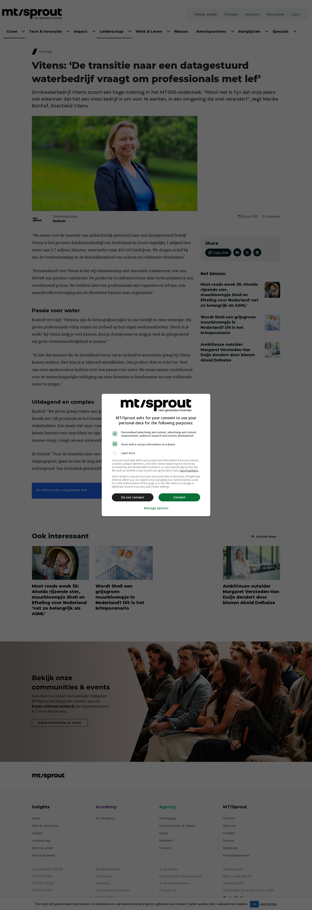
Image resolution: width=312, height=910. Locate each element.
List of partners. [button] (189, 470)
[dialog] (156, 455)
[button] (156, 453)
